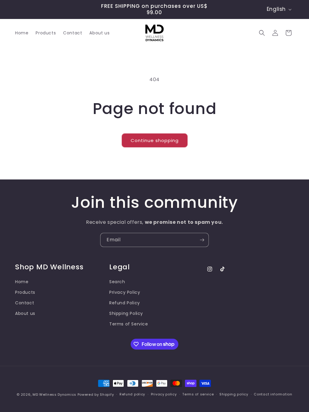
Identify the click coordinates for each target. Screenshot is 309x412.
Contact (24, 303)
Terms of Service (128, 324)
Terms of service (198, 394)
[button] (262, 33)
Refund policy (132, 394)
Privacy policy (164, 394)
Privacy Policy (124, 292)
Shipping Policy (126, 313)
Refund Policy (124, 303)
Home (21, 282)
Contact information (273, 394)
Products (25, 292)
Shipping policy (233, 394)
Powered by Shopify (96, 394)
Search (117, 282)
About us (25, 313)
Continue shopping (155, 140)
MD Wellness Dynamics (54, 394)
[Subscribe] (202, 240)
